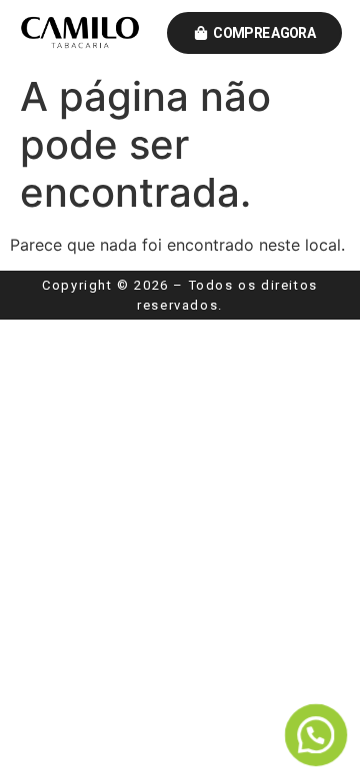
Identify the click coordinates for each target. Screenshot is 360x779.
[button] (315, 734)
